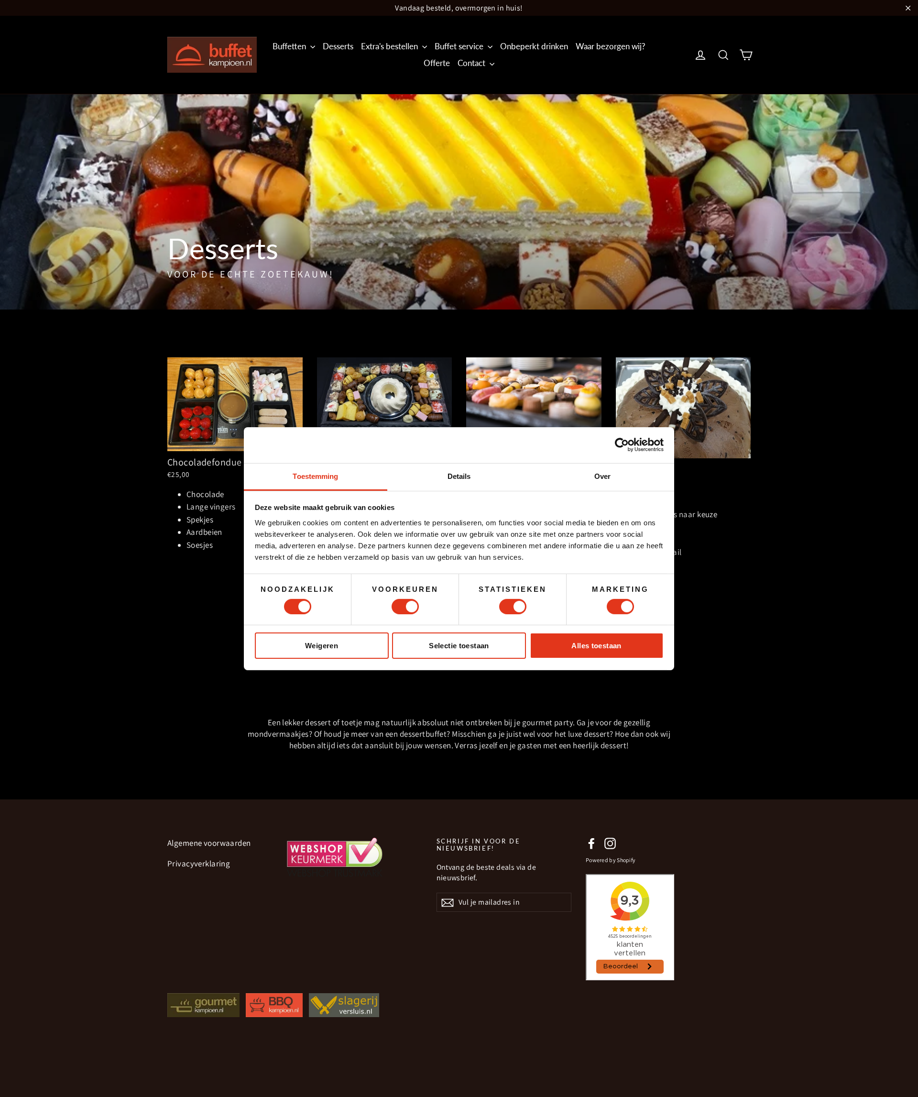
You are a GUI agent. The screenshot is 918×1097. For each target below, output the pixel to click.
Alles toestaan (596, 646)
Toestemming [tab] (315, 476)
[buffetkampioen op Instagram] (610, 844)
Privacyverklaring (198, 863)
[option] (459, 202)
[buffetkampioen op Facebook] (591, 844)
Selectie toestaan (459, 646)
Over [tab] (602, 476)
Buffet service (460, 46)
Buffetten (290, 46)
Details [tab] (459, 476)
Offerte (437, 63)
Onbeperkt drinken (534, 46)
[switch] (405, 606)
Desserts (338, 46)
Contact (472, 63)
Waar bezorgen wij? (610, 46)
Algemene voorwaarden (209, 843)
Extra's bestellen (390, 46)
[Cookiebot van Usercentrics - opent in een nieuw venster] (622, 445)
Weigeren (321, 646)
